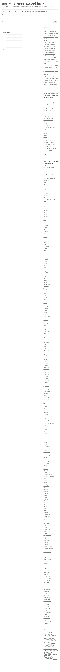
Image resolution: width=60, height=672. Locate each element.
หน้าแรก (3, 11)
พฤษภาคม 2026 (47, 578)
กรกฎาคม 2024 (47, 620)
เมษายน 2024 (47, 623)
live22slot (46, 297)
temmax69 (46, 422)
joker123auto (47, 284)
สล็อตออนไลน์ (47, 514)
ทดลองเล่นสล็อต (47, 454)
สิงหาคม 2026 (47, 572)
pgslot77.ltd (46, 350)
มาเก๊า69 (45, 480)
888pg (45, 222)
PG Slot (45, 329)
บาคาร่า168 (46, 461)
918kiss (45, 165)
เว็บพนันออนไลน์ (47, 552)
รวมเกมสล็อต (46, 482)
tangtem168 (46, 418)
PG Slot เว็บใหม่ (47, 331)
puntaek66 (46, 372)
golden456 (46, 265)
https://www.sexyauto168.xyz (50, 127)
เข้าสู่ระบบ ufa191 (47, 535)
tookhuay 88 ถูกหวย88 (49, 423)
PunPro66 (46, 365)
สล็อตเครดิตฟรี (47, 516)
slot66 (45, 114)
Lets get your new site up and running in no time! (34, 11)
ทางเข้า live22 (47, 455)
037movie (46, 210)
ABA (44, 229)
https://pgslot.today (48, 123)
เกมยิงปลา (46, 533)
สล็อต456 (46, 493)
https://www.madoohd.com (50, 167)
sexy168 (45, 395)
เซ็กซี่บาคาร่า (46, 540)
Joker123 (46, 282)
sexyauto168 (46, 397)
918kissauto (46, 225)
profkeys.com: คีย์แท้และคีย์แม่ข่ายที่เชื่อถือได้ (23, 3)
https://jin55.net (47, 110)
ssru (44, 416)
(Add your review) (6, 50)
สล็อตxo (45, 510)
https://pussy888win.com (49, 178)
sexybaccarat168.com (49, 399)
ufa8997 (45, 429)
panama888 (46, 323)
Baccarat (46, 239)
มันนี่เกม (45, 478)
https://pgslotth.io (48, 140)
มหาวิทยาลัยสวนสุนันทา (49, 476)
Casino (45, 248)
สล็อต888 (46, 122)
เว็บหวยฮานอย (47, 555)
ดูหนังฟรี (45, 195)
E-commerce (46, 252)
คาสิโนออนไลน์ (47, 446)
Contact (17, 11)
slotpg (45, 131)
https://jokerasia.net (48, 150)
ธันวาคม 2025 (47, 588)
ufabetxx (46, 435)
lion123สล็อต (46, 293)
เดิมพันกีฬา (46, 542)
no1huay (46, 314)
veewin (45, 440)
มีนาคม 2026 (46, 582)
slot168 (45, 406)
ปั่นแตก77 (46, 469)
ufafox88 (46, 437)
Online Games (47, 318)
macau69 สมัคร (47, 306)
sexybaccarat (47, 180)
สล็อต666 (46, 499)
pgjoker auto (46, 340)
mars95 (45, 310)
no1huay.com (47, 316)
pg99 (45, 335)
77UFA (45, 220)
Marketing (46, 308)
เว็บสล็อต (46, 554)
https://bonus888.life (48, 120)
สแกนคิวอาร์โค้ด (47, 525)
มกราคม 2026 (47, 586)
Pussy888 (46, 376)
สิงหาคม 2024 (47, 618)
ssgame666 (46, 414)
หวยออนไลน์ (46, 527)
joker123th (46, 286)
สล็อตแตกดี (46, 522)
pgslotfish (46, 356)
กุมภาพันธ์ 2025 (47, 606)
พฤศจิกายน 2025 (47, 589)
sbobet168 (46, 393)
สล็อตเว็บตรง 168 (47, 520)
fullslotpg (46, 259)
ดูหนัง (45, 191)
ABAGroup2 (46, 231)
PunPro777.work (47, 371)
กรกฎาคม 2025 (47, 597)
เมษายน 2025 (47, 603)
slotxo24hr (46, 129)
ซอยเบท (45, 448)
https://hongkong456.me (49, 199)
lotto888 (45, 305)
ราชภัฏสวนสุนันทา (48, 484)
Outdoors (46, 320)
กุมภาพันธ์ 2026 (47, 584)
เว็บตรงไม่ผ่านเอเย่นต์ (48, 548)
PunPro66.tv (46, 367)
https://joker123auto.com (49, 171)
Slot (44, 403)
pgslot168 (46, 346)
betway (45, 240)
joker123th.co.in (47, 288)
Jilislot (45, 276)
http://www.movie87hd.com (50, 173)
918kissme (46, 227)
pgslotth (45, 359)
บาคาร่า (45, 459)
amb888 (45, 237)
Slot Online (46, 405)
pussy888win (47, 380)
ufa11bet (46, 427)
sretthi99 (46, 412)
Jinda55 (45, 278)
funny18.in (46, 263)
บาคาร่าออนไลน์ (47, 463)
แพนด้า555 (46, 561)
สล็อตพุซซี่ (46, 512)
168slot (45, 212)
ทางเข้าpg (46, 457)
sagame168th (47, 388)
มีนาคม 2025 (46, 605)
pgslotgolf (46, 357)
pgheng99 (46, 339)
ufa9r (45, 431)
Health (45, 269)
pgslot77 (46, 348)
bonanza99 (46, 242)
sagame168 (46, 386)
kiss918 (45, 139)
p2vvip (45, 322)
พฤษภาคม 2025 (47, 601)
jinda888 (45, 280)
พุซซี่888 (45, 472)
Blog (9, 11)
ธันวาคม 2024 (47, 610)
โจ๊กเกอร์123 (46, 107)
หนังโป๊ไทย (46, 133)
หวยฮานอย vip (47, 531)
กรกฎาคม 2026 (47, 574)
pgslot (45, 152)
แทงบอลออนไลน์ (47, 559)
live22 (45, 190)
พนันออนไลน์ (46, 471)
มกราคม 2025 (47, 608)
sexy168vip (46, 646)
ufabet (45, 433)
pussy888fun (46, 378)
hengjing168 (46, 271)
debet (45, 250)
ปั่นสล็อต (45, 465)
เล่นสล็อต (46, 544)
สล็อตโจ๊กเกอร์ (47, 523)
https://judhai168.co (48, 118)
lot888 (45, 299)
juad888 (45, 289)
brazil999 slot (47, 246)
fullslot (45, 188)
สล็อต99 (45, 506)
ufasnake (46, 439)
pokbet (45, 361)
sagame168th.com (48, 389)
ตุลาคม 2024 (46, 614)
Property (46, 363)
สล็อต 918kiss (47, 489)
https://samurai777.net (49, 144)
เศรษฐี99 (45, 557)
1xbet (45, 218)
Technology (46, 420)
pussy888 (46, 125)
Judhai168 (46, 291)
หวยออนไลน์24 (47, 529)
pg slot (45, 182)
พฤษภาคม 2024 (47, 621)
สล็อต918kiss (46, 505)
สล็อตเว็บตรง (46, 116)
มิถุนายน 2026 (47, 576)
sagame (45, 169)
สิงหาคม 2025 (47, 595)
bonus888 (46, 244)
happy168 (46, 267)
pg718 (45, 333)
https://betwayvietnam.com (50, 148)
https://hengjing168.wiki (49, 108)
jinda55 (46, 638)
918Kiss (45, 223)
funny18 (45, 137)
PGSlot (45, 344)
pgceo (45, 337)
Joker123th (52, 639)
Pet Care (45, 325)
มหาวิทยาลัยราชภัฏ (48, 474)
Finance (45, 257)
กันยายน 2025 (47, 593)
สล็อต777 (46, 501)
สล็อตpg (45, 508)
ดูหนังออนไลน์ (47, 193)
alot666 (45, 235)
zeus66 (45, 442)
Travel (45, 425)
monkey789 (46, 312)
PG (44, 327)
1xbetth (45, 135)
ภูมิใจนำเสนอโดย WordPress (8, 669)
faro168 (45, 197)
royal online (46, 382)
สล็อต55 (45, 495)
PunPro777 (46, 369)
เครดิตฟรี (46, 538)
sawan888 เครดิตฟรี (48, 391)
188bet (45, 214)
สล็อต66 (45, 497)
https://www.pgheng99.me (50, 186)
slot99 (45, 112)
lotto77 (45, 303)
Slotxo (45, 408)
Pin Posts (4, 14)
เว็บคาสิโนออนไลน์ (48, 546)
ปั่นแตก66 (46, 467)
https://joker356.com (48, 142)
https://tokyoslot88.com (49, 146)
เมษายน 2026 (47, 580)
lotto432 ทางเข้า (47, 301)
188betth (46, 216)
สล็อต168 (46, 491)
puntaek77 (46, 374)
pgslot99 (46, 352)
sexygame (46, 401)
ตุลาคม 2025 (46, 591)
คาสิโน (45, 444)
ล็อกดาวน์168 (46, 486)
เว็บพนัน (45, 550)
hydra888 (46, 273)
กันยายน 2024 (47, 616)
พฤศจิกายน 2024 (47, 612)
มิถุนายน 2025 (47, 599)
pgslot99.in (46, 354)
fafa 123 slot (46, 254)
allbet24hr (46, 233)
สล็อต (45, 488)
